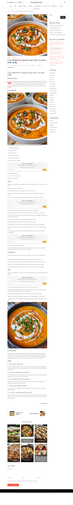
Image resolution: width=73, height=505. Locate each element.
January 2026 (52, 86)
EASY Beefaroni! (14, 460)
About (15, 6)
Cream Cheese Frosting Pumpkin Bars (57, 34)
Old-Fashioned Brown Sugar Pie (56, 25)
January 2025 (52, 108)
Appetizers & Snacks (22, 6)
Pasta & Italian (54, 6)
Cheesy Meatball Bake (40, 440)
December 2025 (53, 88)
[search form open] (65, 2)
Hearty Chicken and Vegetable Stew (27, 441)
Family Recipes (36, 2)
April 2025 (52, 102)
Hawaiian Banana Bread (54, 28)
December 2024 (53, 111)
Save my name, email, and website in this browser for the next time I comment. (23, 480)
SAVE (44, 169)
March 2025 (52, 104)
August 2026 (52, 73)
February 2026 (53, 84)
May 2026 (52, 79)
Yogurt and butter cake (54, 59)
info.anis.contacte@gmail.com (12, 65)
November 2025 (53, 90)
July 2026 (52, 75)
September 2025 (53, 93)
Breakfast (30, 6)
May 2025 (52, 99)
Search (51, 15)
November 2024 (53, 113)
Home (11, 6)
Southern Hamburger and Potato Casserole (27, 460)
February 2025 (53, 106)
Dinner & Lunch (46, 6)
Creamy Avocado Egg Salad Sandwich (13, 441)
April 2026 (52, 81)
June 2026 (52, 77)
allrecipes (9, 57)
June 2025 (52, 97)
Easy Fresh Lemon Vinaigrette (56, 32)
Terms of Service (36, 8)
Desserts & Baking (37, 6)
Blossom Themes (48, 490)
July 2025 (52, 95)
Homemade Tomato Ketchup (55, 30)
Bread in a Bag (57, 53)
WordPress (59, 490)
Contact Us (61, 6)
